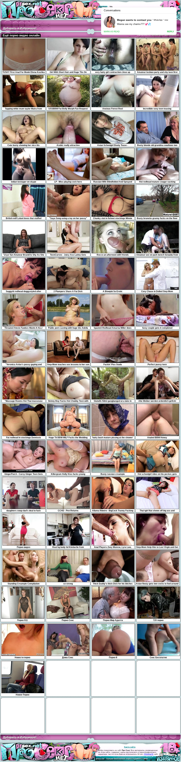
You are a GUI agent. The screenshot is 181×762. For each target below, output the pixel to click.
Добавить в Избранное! (19, 28)
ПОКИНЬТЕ (148, 754)
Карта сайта (129, 747)
